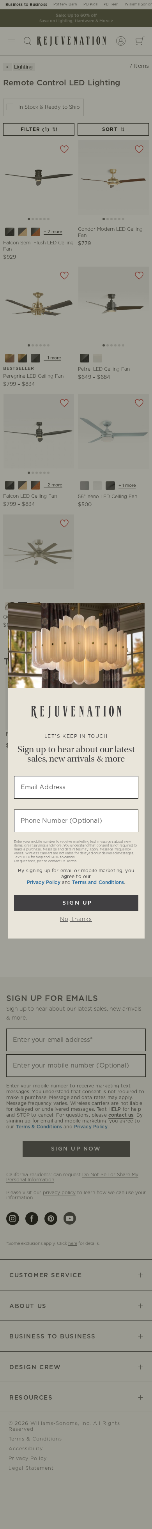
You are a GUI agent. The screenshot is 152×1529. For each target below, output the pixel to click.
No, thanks (76, 919)
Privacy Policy (43, 882)
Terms (71, 861)
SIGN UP (76, 903)
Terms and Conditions (98, 882)
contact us (56, 861)
